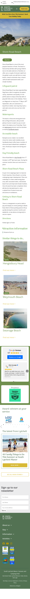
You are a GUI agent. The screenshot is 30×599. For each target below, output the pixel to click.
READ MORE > (15, 465)
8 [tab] (19, 424)
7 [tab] (17, 424)
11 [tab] (26, 424)
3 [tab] (8, 424)
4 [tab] (10, 424)
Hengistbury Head (13, 263)
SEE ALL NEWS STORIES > (15, 475)
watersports (8, 127)
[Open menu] (17, 9)
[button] (3, 371)
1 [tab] (3, 424)
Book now (24, 9)
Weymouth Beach (13, 297)
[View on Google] (6, 365)
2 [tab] (6, 424)
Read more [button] (8, 377)
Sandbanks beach (13, 129)
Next (29, 426)
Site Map (5, 581)
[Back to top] (28, 597)
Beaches (7, 60)
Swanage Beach (12, 330)
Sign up (4, 510)
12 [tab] (14, 427)
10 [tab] (24, 424)
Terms (20, 581)
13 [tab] (16, 427)
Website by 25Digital (15, 586)
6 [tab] (15, 424)
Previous (1, 426)
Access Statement (13, 581)
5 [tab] (12, 424)
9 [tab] (22, 424)
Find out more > (9, 270)
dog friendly (18, 157)
